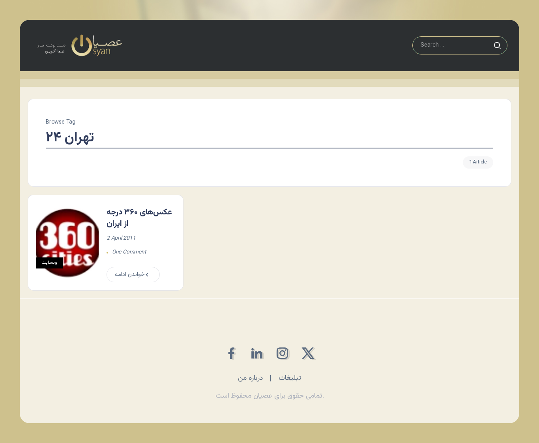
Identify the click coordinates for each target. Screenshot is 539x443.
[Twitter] (308, 353)
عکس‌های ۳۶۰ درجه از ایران (139, 218)
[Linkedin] (257, 353)
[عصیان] (79, 46)
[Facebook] (231, 353)
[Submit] (497, 45)
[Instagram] (282, 353)
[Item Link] (67, 242)
